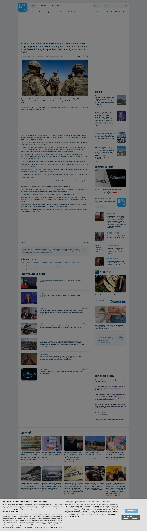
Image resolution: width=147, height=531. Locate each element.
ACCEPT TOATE (131, 511)
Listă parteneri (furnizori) (72, 516)
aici (32, 524)
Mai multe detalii (13, 511)
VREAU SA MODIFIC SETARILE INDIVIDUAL (130, 517)
